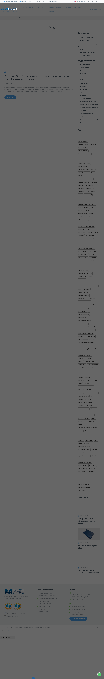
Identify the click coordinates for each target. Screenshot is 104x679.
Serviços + (59, 7)
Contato (52, 12)
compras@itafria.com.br (27, 1)
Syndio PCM (50, 7)
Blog (79, 7)
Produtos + (41, 7)
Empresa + (32, 7)
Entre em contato (53, 1)
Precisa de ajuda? (81, 1)
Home (25, 7)
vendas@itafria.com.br (11, 1)
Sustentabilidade (70, 7)
